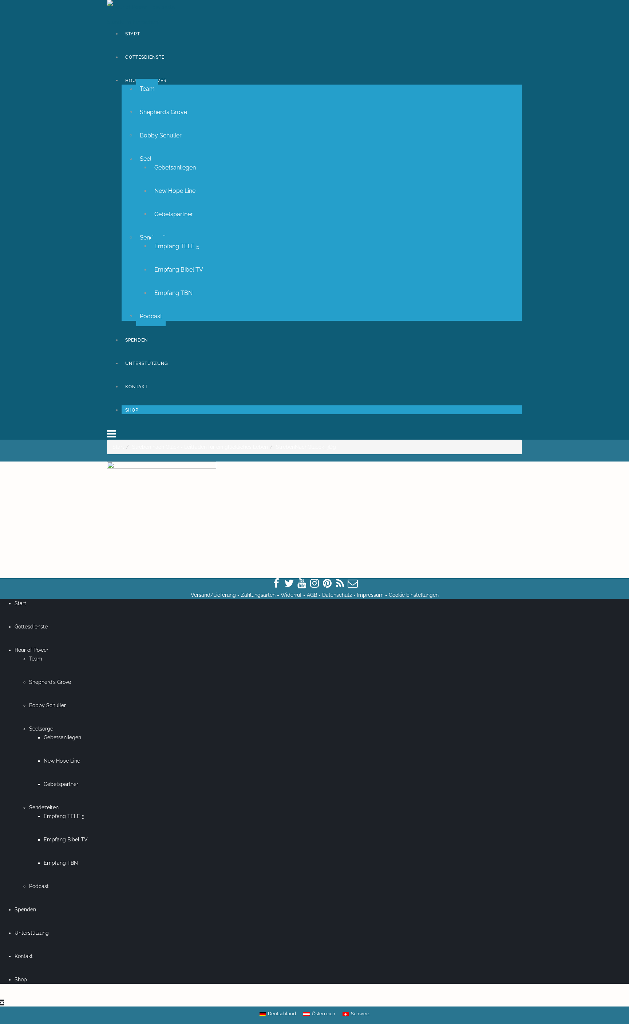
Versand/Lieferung (213, 595)
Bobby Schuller (161, 135)
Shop (131, 410)
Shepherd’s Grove (163, 112)
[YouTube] (301, 583)
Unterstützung (146, 363)
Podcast (151, 316)
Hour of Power (31, 650)
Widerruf (291, 595)
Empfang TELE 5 (176, 246)
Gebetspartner (173, 214)
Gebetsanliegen (175, 167)
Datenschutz (337, 595)
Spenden (136, 340)
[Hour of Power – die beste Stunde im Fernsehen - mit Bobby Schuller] (147, 14)
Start (132, 33)
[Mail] (352, 583)
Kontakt (136, 386)
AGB (312, 595)
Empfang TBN (173, 292)
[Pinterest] (327, 583)
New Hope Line (174, 190)
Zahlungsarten (258, 595)
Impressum (370, 595)
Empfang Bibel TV (178, 269)
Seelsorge (41, 729)
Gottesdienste (145, 57)
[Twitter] (289, 583)
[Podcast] (340, 583)
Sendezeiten (44, 807)
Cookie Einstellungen (414, 595)
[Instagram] (314, 583)
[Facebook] (276, 583)
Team (147, 88)
